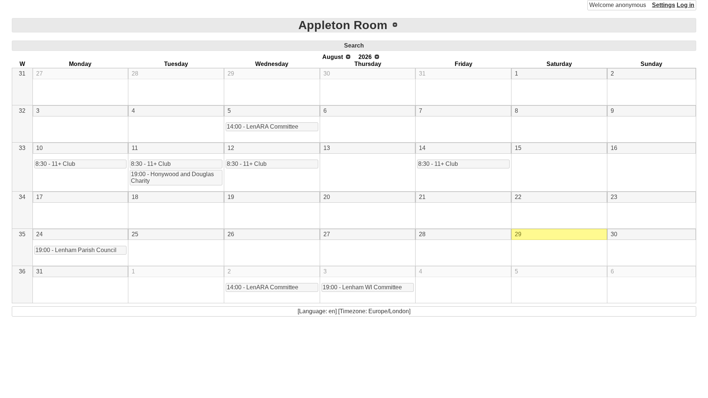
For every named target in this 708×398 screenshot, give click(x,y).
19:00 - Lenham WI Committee (362, 287)
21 (422, 197)
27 (39, 73)
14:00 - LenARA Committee (262, 126)
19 (231, 197)
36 (22, 271)
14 (422, 148)
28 (135, 73)
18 (135, 197)
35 (22, 234)
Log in (685, 5)
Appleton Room (342, 25)
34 (22, 197)
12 (231, 148)
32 (22, 111)
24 (39, 234)
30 (326, 73)
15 (518, 148)
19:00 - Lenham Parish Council (76, 250)
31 (22, 73)
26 (231, 234)
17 (39, 197)
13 (326, 148)
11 (135, 148)
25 (135, 234)
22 (518, 197)
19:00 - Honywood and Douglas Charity (172, 177)
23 (614, 197)
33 (22, 148)
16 (614, 148)
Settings (663, 5)
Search (354, 45)
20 (326, 197)
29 (231, 73)
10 (39, 148)
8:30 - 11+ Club (55, 164)
